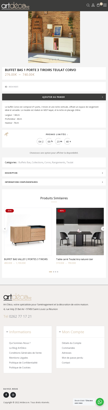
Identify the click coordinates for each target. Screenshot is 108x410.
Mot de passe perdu (72, 357)
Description (11, 173)
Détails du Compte (71, 343)
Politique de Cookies (20, 367)
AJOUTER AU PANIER (53, 96)
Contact (66, 362)
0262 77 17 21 (20, 316)
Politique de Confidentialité (23, 362)
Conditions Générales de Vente (25, 352)
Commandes (68, 347)
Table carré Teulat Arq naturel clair (74, 259)
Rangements (58, 162)
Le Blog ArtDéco (17, 347)
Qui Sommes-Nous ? (20, 343)
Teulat (69, 162)
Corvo (47, 162)
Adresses (66, 352)
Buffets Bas (24, 162)
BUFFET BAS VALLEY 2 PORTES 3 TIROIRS (26, 259)
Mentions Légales (18, 357)
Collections (37, 162)
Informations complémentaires (21, 182)
